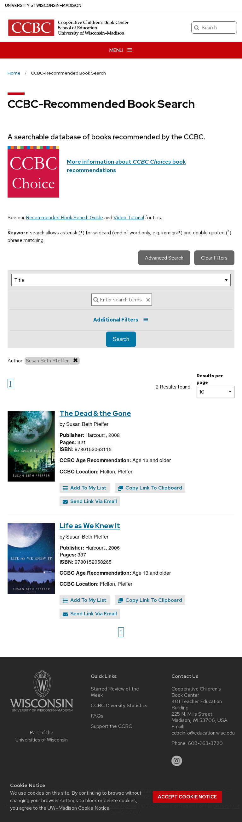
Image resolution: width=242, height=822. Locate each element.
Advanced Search (164, 257)
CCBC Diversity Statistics (119, 705)
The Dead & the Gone (95, 413)
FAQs (97, 716)
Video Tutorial (128, 217)
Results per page (210, 379)
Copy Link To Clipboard (153, 487)
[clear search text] (148, 300)
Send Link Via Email (93, 501)
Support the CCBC (111, 726)
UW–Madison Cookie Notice (78, 808)
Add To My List (88, 487)
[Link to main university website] (41, 712)
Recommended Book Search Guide (64, 217)
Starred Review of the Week (115, 692)
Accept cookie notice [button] (187, 797)
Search (121, 339)
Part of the (41, 736)
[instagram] (176, 761)
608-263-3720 (205, 743)
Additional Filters (115, 319)
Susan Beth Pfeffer (48, 360)
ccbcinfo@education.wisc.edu (203, 733)
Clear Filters (214, 257)
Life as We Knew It (90, 525)
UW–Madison (43, 5)
